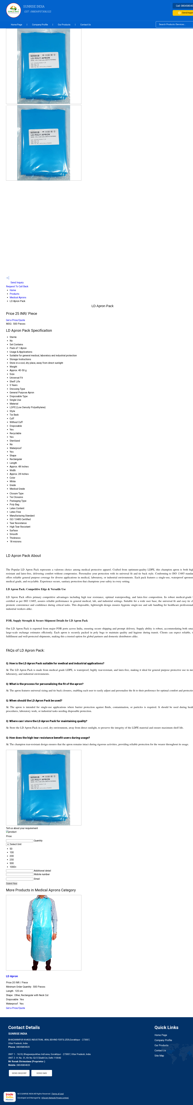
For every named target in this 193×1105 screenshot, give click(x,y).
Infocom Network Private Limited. (55, 1098)
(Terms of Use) (57, 1094)
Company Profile (40, 24)
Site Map (159, 1055)
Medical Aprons (18, 297)
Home (13, 290)
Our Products (64, 24)
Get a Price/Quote (15, 320)
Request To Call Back (17, 286)
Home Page (16, 24)
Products (14, 293)
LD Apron (12, 976)
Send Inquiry (17, 282)
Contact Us (85, 24)
